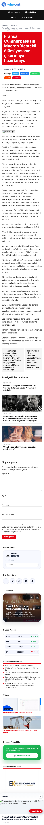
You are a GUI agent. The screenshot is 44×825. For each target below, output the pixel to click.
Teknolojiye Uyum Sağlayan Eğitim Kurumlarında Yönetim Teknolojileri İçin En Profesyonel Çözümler (22, 679)
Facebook (24, 73)
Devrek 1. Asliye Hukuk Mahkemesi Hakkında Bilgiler (21, 673)
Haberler (5, 25)
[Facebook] (6, 581)
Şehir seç (10, 560)
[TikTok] (32, 581)
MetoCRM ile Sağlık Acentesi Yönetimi (19, 665)
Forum (13, 17)
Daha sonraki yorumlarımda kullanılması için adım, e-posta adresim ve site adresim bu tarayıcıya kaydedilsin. (21, 529)
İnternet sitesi (8, 514)
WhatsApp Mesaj (22, 756)
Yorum (5, 474)
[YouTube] (25, 581)
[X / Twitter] (12, 581)
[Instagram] (19, 581)
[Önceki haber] (32, 597)
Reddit (8, 78)
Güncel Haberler (14, 12)
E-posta (6, 505)
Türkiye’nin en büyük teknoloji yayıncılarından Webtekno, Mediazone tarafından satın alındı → (34, 359)
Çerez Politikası (27, 17)
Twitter (15, 73)
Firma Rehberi (30, 12)
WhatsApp (35, 73)
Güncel (12, 25)
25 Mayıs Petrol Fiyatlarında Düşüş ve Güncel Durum (21, 669)
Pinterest (16, 78)
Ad (4, 496)
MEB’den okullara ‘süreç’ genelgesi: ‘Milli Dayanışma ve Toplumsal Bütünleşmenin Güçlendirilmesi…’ (19, 685)
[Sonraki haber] (37, 597)
